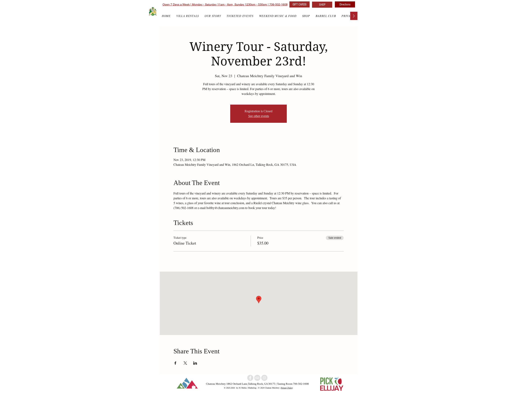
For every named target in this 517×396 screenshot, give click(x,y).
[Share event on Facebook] (175, 363)
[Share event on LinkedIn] (195, 363)
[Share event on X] (185, 363)
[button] (306, 16)
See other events (258, 116)
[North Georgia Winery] (257, 378)
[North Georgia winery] (250, 378)
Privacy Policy (287, 388)
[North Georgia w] (264, 378)
